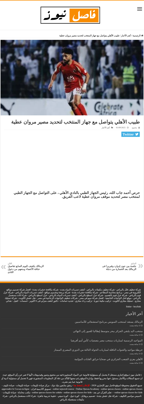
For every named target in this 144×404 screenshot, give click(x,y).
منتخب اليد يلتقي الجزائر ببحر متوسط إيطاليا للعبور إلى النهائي (108, 331)
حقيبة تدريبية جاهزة (47, 396)
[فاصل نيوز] (72, 14)
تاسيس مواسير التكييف (130, 396)
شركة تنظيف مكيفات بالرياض (101, 289)
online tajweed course (63, 389)
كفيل (16, 301)
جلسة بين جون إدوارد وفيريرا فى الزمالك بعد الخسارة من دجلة (119, 266)
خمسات (24, 301)
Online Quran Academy (87, 389)
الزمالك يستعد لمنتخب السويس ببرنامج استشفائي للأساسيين (109, 321)
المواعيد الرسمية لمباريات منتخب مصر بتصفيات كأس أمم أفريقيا (107, 340)
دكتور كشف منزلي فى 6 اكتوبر (44, 301)
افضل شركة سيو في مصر (91, 298)
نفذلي (9, 301)
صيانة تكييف (8, 385)
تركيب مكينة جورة (102, 301)
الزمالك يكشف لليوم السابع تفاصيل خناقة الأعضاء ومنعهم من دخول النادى (26, 267)
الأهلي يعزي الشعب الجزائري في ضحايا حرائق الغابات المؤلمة (108, 359)
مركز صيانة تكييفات (40, 385)
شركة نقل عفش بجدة (107, 396)
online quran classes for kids (128, 392)
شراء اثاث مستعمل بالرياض (22, 396)
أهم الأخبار (126, 35)
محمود (134, 127)
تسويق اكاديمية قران (41, 389)
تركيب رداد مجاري (83, 301)
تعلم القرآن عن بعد (102, 392)
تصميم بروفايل (88, 396)
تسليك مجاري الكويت (123, 301)
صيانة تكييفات (22, 385)
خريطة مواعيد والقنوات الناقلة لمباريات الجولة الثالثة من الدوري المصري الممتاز (98, 349)
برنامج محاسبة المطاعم (111, 292)
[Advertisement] (72, 164)
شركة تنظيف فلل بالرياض (128, 289)
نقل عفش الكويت (27, 298)
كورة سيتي (62, 396)
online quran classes (111, 389)
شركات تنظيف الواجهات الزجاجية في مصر (58, 298)
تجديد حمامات (66, 301)
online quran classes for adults (47, 392)
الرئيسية (137, 35)
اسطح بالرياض (35, 295)
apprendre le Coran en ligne (15, 389)
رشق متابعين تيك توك (61, 385)
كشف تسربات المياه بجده (72, 289)
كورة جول (74, 396)
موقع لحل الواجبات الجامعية (118, 298)
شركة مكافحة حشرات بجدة (85, 292)
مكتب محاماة (24, 392)
